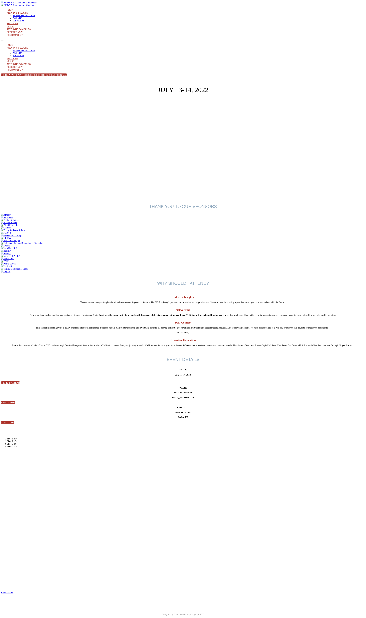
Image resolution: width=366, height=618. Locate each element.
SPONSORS (12, 23)
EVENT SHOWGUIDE (24, 15)
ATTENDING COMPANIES (19, 29)
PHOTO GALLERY (15, 34)
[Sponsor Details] (6, 215)
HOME (10, 10)
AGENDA (18, 18)
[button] (34, 74)
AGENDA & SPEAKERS (17, 12)
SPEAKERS (18, 20)
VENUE (10, 26)
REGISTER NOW (14, 32)
